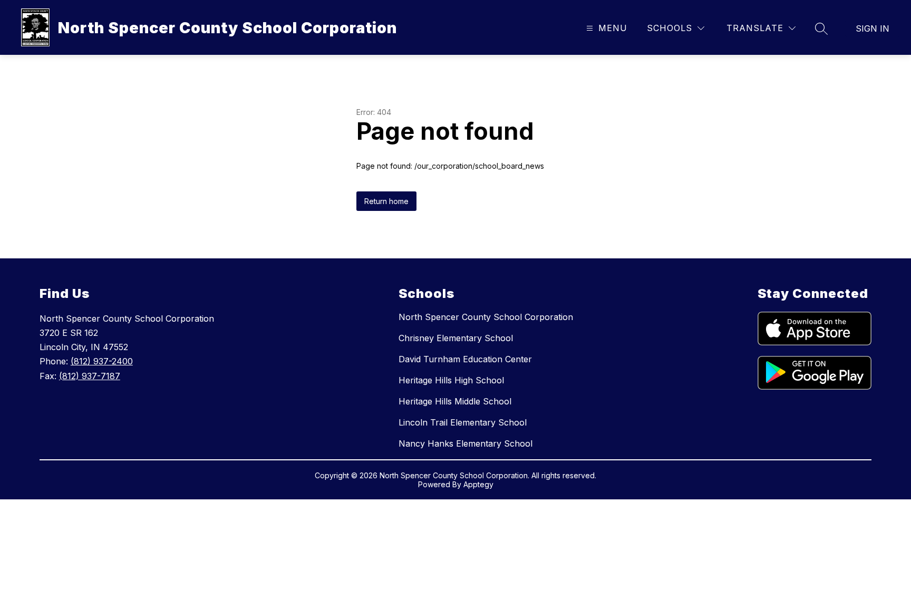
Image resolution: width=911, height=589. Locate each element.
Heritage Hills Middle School (455, 401)
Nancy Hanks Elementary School (465, 443)
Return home (386, 201)
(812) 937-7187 (89, 376)
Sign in (872, 28)
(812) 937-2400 (102, 361)
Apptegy (478, 484)
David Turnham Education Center (465, 359)
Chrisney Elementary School (456, 338)
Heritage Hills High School (451, 380)
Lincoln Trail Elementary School (463, 422)
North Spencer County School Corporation (486, 317)
